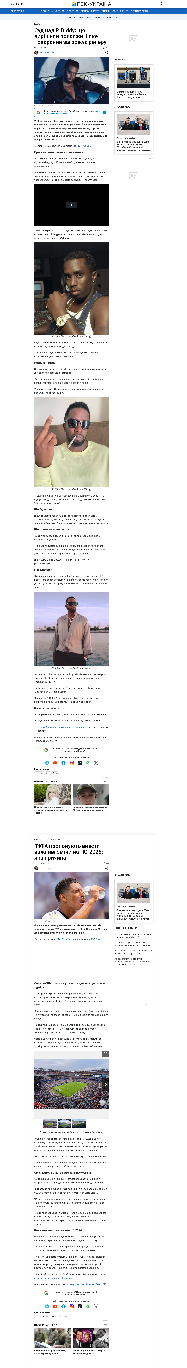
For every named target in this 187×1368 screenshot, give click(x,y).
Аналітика (58, 11)
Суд (47, 773)
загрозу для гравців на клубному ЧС (85, 1284)
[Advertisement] (71, 961)
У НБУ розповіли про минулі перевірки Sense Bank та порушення (131, 94)
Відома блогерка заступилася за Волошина (62, 727)
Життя (95, 11)
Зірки (55, 773)
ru (22, 4)
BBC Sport (95, 939)
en (17, 4)
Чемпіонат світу (42, 1317)
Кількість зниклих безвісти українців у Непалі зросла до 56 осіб (132, 935)
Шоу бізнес (71, 17)
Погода (65, 1317)
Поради (89, 17)
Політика (72, 11)
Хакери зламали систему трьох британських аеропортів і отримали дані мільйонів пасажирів (131, 962)
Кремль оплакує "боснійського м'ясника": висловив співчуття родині (132, 944)
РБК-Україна (84, 145)
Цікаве (109, 17)
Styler (124, 11)
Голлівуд (39, 773)
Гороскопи (99, 17)
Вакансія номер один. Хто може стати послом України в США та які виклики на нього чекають (133, 146)
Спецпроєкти (139, 11)
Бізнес (85, 11)
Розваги (48, 840)
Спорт (105, 11)
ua (12, 4)
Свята (80, 17)
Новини (44, 11)
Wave (115, 11)
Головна (37, 840)
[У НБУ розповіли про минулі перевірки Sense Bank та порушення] (133, 77)
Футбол (55, 1317)
